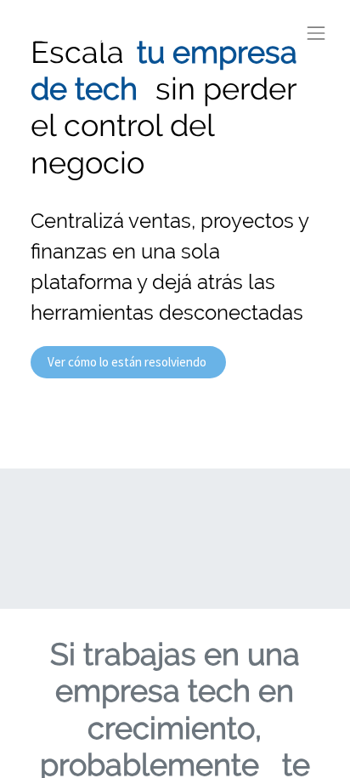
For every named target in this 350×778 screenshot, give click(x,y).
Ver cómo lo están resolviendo (128, 362)
